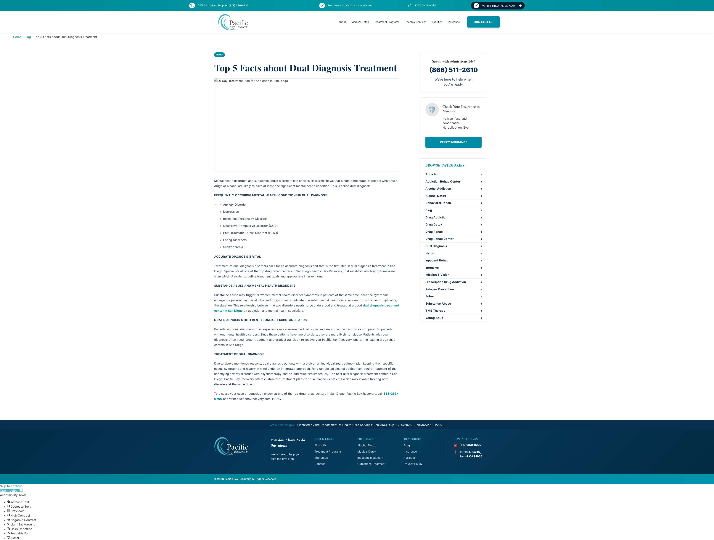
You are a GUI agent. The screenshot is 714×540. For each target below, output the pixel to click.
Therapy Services (415, 21)
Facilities (437, 21)
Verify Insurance (453, 142)
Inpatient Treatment (370, 457)
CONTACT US (483, 22)
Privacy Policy (413, 464)
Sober (429, 296)
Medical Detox (360, 21)
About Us (320, 445)
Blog (28, 37)
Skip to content (11, 486)
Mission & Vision (437, 275)
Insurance (454, 21)
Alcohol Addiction (438, 188)
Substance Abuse (438, 303)
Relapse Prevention (439, 289)
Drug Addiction (436, 217)
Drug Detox (433, 224)
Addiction (432, 174)
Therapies (321, 457)
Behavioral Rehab (438, 203)
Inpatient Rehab (436, 260)
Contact (319, 464)
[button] (11, 490)
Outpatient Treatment (371, 464)
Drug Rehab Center (439, 239)
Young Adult (434, 318)
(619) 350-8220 (238, 5)
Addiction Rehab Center (442, 181)
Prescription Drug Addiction (445, 282)
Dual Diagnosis (436, 246)
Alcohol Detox (435, 196)
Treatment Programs (386, 21)
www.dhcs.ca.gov (282, 425)
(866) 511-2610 (453, 69)
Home (17, 37)
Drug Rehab (434, 232)
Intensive (432, 267)
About (342, 21)
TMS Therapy (435, 311)
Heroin (430, 253)
